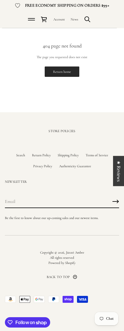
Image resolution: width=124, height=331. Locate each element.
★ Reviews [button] (118, 171)
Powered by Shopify (62, 263)
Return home (62, 72)
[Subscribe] (115, 201)
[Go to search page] (87, 19)
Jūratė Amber (75, 252)
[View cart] (44, 19)
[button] (87, 19)
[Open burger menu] (31, 19)
